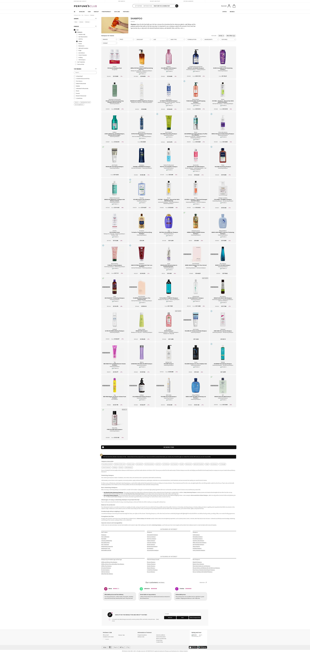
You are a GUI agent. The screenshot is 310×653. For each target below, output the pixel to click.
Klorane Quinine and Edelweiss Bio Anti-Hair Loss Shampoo (206, 568)
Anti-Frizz (158, 464)
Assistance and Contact (80, 1)
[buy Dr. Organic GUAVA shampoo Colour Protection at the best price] (169, 321)
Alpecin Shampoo (151, 568)
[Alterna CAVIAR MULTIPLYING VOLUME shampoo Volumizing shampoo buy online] (141, 368)
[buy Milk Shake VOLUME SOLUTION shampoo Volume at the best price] (169, 387)
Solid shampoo (128, 467)
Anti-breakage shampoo (198, 544)
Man (76, 22)
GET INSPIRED (138, 6)
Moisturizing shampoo (152, 546)
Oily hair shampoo (105, 571)
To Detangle (222, 464)
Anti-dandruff (139, 464)
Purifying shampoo (197, 548)
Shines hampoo (196, 546)
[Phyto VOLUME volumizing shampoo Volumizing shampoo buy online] (222, 171)
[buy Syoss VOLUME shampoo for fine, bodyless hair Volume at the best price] (196, 354)
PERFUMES (126, 11)
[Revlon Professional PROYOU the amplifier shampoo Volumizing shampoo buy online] (168, 171)
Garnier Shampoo (151, 566)
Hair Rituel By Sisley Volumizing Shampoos (113, 492)
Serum (76, 102)
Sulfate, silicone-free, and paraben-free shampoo (112, 564)
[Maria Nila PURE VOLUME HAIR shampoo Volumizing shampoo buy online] (114, 434)
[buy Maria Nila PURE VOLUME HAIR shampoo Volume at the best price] (115, 420)
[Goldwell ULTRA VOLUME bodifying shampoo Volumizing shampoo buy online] (114, 336)
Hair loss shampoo (151, 536)
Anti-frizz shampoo (151, 538)
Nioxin (77, 91)
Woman (87, 22)
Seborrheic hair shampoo (107, 573)
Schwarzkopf (79, 76)
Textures (224, 39)
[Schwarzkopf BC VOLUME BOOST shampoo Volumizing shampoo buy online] (195, 303)
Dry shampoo (150, 548)
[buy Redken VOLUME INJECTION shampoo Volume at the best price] (169, 58)
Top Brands (77, 69)
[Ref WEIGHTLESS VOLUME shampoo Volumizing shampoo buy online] (222, 401)
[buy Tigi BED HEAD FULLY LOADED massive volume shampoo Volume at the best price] (115, 354)
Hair (82, 15)
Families (76, 26)
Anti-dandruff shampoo (152, 535)
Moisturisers (188, 464)
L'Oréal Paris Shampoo (152, 570)
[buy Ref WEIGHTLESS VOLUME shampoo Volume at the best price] (223, 387)
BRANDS (232, 11)
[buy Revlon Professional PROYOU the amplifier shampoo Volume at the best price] (169, 157)
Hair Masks (103, 538)
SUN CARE (117, 11)
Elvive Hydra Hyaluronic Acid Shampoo (201, 566)
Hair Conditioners (105, 536)
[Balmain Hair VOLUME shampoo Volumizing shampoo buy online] (168, 368)
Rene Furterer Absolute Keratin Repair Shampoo (204, 570)
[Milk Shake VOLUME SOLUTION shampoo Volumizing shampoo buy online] (168, 401)
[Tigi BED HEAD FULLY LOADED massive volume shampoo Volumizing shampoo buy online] (114, 368)
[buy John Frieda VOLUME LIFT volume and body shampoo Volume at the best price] (196, 321)
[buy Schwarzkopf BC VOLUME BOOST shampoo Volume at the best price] (196, 288)
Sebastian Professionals (82, 88)
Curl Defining (166, 464)
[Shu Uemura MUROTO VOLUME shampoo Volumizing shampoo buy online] (222, 270)
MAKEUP (96, 11)
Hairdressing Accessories (107, 546)
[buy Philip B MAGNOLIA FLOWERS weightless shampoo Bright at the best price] (142, 91)
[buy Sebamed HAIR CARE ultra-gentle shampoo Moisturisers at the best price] (223, 321)
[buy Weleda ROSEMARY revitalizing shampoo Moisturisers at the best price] (223, 354)
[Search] (176, 5)
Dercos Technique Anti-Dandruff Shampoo (202, 571)
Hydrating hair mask (85, 102)
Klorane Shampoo (151, 562)
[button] (109, 639)
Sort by (220, 35)
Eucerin (78, 93)
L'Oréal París (79, 98)
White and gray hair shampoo (199, 542)
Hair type (174, 39)
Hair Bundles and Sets (106, 550)
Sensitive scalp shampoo (198, 540)
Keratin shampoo (151, 544)
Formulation (192, 39)
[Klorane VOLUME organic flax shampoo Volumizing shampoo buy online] (141, 204)
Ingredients (208, 39)
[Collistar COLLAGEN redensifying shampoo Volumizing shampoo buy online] (141, 401)
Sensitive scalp (130, 464)
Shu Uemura (79, 81)
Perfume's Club (77, 15)
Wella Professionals (81, 83)
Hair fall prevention (149, 464)
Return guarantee (188, 1)
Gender (76, 18)
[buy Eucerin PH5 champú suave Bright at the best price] (115, 222)
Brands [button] (105, 39)
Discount (140, 39)
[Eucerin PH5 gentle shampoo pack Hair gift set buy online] (114, 73)
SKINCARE (82, 11)
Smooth (121, 467)
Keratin (181, 464)
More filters (230, 35)
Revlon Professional (81, 96)
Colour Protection (106, 467)
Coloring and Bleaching (106, 540)
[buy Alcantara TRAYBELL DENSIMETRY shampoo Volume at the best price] (142, 157)
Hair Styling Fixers (105, 542)
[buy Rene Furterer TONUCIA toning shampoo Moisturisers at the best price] (115, 255)
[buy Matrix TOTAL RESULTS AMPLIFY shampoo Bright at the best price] (169, 288)
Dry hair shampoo (105, 570)
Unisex (81, 22)
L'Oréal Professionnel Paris (83, 78)
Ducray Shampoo (151, 571)
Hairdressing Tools (105, 548)
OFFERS (224, 11)
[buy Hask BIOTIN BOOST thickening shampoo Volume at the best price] (115, 288)
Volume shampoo (151, 540)
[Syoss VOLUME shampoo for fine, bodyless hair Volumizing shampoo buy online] (195, 368)
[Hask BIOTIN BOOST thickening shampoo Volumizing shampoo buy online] (114, 303)
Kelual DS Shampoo (197, 562)
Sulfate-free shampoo (106, 566)
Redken (78, 86)
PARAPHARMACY (106, 11)
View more (202, 582)
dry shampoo (214, 464)
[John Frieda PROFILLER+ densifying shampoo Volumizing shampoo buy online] (114, 171)
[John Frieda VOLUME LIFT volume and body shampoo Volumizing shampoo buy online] (195, 336)
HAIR (89, 11)
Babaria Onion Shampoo (198, 564)
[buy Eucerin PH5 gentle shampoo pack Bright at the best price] (115, 58)
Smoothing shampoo (198, 538)
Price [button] (121, 39)
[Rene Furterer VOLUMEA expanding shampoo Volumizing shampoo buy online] (168, 138)
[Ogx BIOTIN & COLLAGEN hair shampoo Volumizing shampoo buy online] (168, 237)
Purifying (115, 467)
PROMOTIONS (148, 6)
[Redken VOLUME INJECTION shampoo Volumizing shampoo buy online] (168, 73)
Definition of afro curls (120, 464)
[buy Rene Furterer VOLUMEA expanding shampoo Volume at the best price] (169, 124)
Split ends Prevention (198, 464)
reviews (155, 582)
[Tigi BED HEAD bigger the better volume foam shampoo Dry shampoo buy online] (114, 401)
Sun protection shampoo (153, 550)
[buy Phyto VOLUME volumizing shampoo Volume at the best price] (223, 157)
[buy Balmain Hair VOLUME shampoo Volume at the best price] (169, 354)
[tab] (109, 39)
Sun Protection (174, 464)
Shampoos (87, 15)
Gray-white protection (107, 464)
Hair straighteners (79, 104)
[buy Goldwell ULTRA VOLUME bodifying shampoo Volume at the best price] (115, 321)
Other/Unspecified (195, 617)
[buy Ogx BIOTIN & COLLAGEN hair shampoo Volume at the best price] (169, 222)
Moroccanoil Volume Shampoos (111, 495)
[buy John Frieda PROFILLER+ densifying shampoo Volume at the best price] (115, 157)
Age (155, 39)
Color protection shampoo (199, 550)
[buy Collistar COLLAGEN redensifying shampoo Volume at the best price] (142, 387)
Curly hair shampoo (151, 542)
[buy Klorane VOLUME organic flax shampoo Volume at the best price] (142, 190)
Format (105, 43)
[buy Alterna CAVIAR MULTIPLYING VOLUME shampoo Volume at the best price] (142, 354)
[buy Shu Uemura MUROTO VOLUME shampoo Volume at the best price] (223, 255)
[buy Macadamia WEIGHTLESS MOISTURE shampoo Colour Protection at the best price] (223, 288)
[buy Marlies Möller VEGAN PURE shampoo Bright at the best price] (142, 321)
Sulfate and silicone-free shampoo (109, 562)
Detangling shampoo (198, 536)
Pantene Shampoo (151, 564)
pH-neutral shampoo (106, 568)
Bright (207, 464)
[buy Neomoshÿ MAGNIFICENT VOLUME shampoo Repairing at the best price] (196, 157)
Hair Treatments (105, 544)
